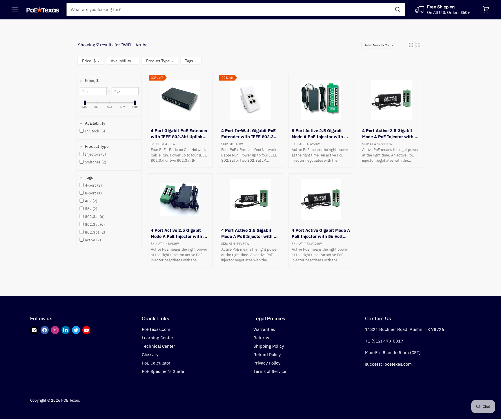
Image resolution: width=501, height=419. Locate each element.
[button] (411, 45)
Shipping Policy (268, 346)
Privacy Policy (266, 363)
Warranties (264, 329)
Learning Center (157, 337)
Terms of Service (269, 371)
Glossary (150, 354)
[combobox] (228, 9)
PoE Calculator (156, 363)
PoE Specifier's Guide (163, 371)
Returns (261, 337)
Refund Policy (267, 354)
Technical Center (158, 346)
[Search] (397, 9)
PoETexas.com (156, 329)
